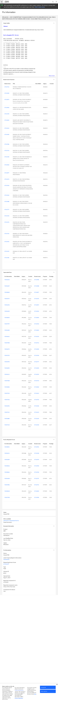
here (35, 694)
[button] (56, 684)
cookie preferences (19, 690)
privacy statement (19, 698)
